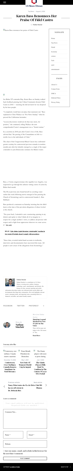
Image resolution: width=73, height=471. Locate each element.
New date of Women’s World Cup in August (25, 364)
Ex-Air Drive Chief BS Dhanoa (33, 385)
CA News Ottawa (15, 467)
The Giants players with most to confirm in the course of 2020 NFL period (40, 368)
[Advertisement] (25, 78)
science (53, 56)
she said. (9, 225)
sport (52, 65)
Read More (36, 335)
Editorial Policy (56, 98)
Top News (31, 11)
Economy (54, 52)
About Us (54, 85)
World (53, 47)
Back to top (64, 467)
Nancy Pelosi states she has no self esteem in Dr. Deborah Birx (16, 387)
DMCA (53, 93)
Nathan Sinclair (37, 25)
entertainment (55, 69)
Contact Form (55, 89)
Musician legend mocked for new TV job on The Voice (39, 322)
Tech (52, 60)
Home (53, 38)
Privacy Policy (55, 102)
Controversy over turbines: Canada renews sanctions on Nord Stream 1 (10, 367)
